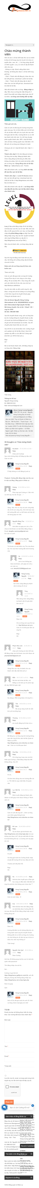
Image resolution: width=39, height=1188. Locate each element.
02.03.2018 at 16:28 (24, 718)
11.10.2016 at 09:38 (21, 502)
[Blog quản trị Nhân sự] (19, 7)
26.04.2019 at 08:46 (21, 848)
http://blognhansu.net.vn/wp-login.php (16, 834)
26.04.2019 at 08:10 (24, 826)
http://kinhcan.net (24, 625)
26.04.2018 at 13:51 (27, 790)
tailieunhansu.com (17, 166)
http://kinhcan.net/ (17, 1165)
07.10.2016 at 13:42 (25, 448)
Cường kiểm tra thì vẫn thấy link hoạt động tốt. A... (28, 1169)
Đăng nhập (16, 348)
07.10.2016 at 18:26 (21, 466)
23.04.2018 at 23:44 (25, 752)
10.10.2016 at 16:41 (24, 487)
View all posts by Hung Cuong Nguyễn (19, 435)
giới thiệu (32, 1139)
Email (6, 1056)
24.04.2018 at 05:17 (21, 769)
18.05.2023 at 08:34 (22, 904)
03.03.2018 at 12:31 (21, 731)
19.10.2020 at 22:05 (21, 876)
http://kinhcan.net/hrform (12, 285)
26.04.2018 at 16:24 (21, 807)
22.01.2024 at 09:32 (21, 995)
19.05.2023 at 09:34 (21, 921)
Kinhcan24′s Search (16, 1173)
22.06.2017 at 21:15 (21, 663)
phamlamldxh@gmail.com (12, 655)
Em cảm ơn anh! (25, 1160)
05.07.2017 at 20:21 (22, 677)
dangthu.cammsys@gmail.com (18, 531)
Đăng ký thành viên (24, 156)
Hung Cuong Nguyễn (22, 464)
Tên (6, 1046)
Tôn (17, 703)
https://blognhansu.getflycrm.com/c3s (16, 975)
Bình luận (7, 1020)
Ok (21, 1152)
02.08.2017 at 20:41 (27, 556)
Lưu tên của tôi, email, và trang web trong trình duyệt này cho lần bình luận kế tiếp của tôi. (19, 1079)
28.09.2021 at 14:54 (25, 703)
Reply (14, 451)
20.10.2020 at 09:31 (21, 892)
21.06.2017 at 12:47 (21, 541)
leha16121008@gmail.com (22, 568)
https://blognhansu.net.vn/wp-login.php (16, 980)
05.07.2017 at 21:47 (21, 692)
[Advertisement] (19, 27)
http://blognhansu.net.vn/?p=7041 (15, 240)
